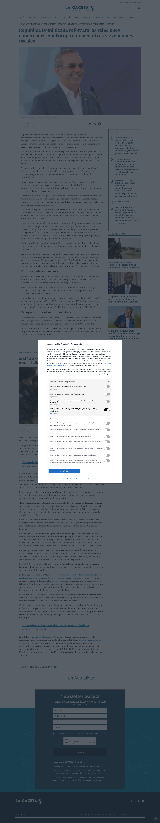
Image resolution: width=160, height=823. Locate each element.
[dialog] (80, 411)
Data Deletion (67, 479)
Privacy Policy (92, 479)
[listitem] (80, 382)
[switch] (107, 386)
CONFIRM (64, 471)
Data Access (80, 479)
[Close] (118, 344)
